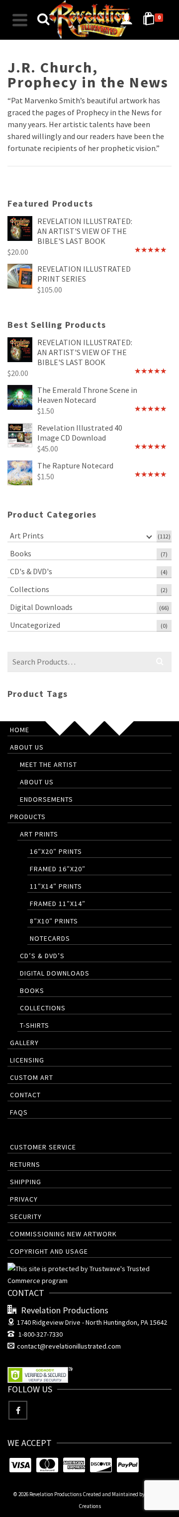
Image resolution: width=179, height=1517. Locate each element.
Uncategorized (35, 625)
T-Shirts (34, 1025)
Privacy (24, 1199)
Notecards (50, 938)
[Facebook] (17, 1410)
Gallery (24, 1042)
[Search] (43, 20)
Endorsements (46, 799)
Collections (29, 589)
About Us (27, 747)
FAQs (19, 1112)
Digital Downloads (41, 607)
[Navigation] (19, 20)
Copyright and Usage (49, 1251)
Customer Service (43, 1146)
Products (28, 816)
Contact (25, 1094)
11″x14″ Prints (56, 886)
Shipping (25, 1181)
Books (20, 553)
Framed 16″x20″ (58, 868)
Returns (25, 1164)
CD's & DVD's (31, 571)
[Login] (126, 20)
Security (26, 1216)
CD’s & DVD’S (42, 955)
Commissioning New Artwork (63, 1233)
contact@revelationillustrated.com (69, 1346)
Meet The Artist (48, 764)
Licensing (27, 1060)
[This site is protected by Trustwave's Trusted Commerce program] (89, 1275)
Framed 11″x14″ (58, 903)
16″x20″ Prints (56, 851)
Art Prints (27, 535)
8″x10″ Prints (54, 920)
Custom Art (31, 1077)
